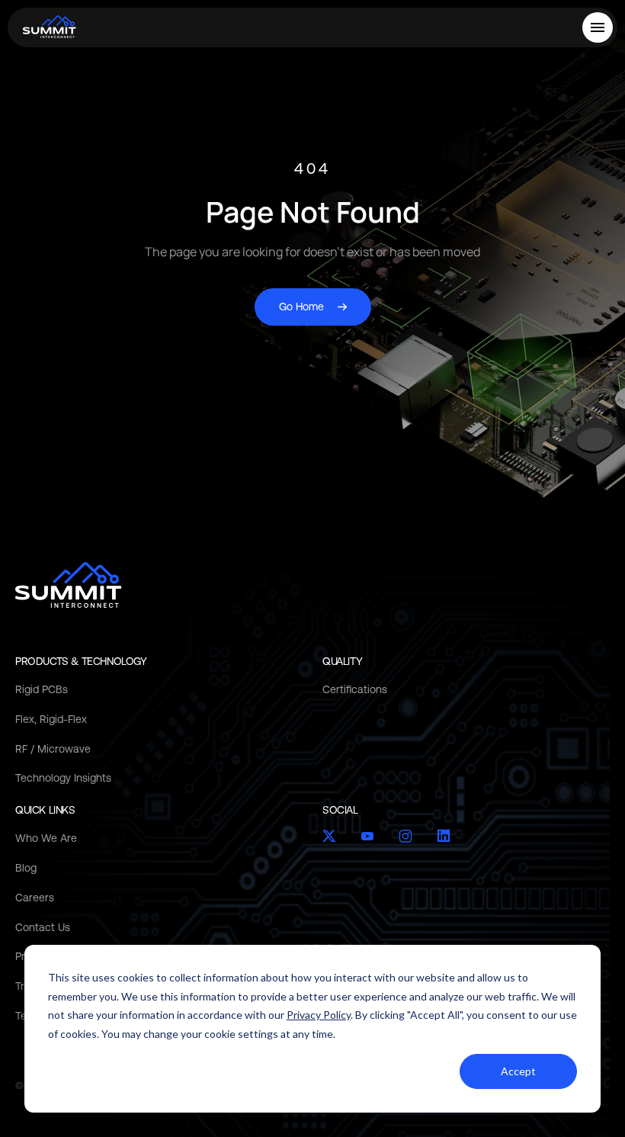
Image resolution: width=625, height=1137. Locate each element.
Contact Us (42, 927)
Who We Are (46, 838)
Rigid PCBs (41, 689)
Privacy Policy (319, 1014)
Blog (26, 868)
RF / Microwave (53, 749)
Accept (518, 1071)
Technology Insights (63, 778)
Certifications (354, 689)
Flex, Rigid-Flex (51, 719)
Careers (34, 897)
